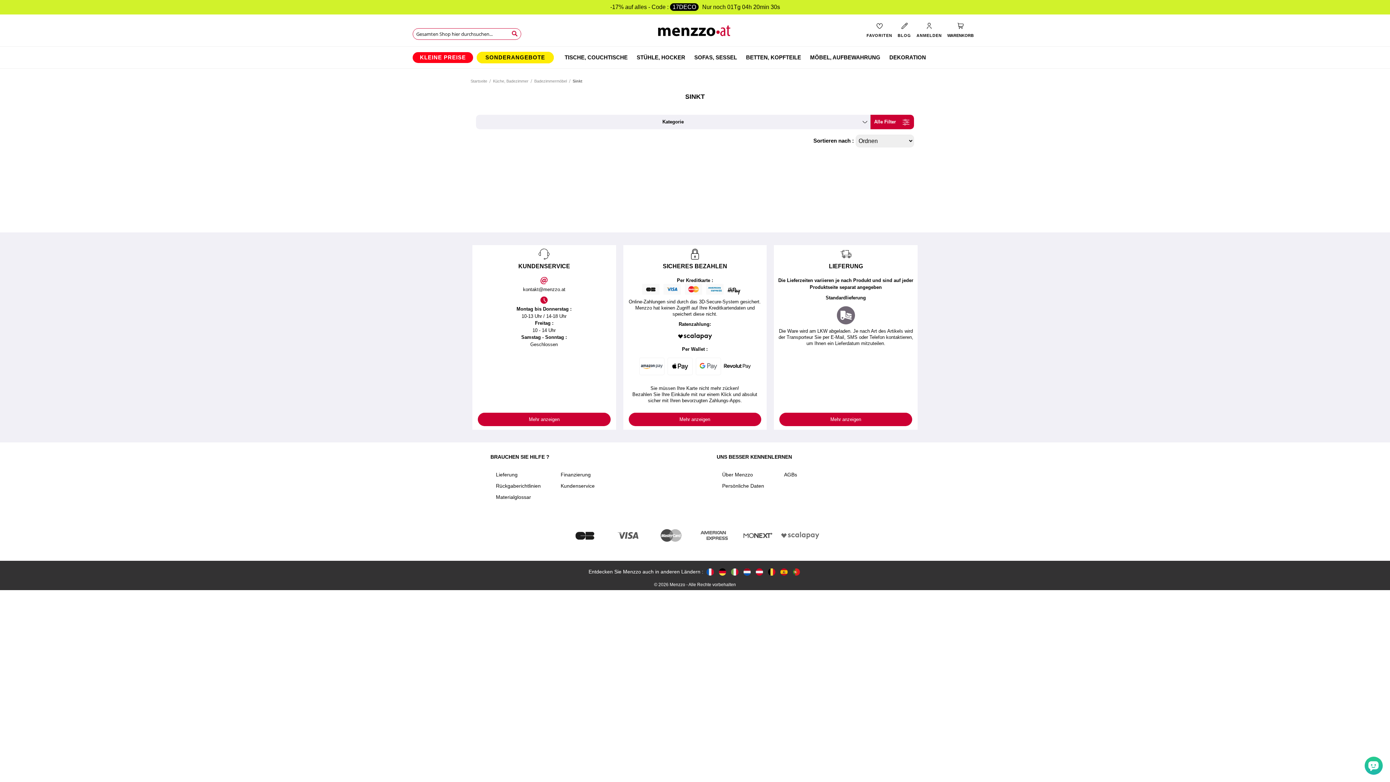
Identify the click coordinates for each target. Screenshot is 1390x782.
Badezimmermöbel (551, 81)
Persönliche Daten (743, 486)
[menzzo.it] (734, 572)
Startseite (479, 81)
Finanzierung (576, 475)
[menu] (695, 58)
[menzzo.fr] (710, 572)
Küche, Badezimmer (510, 81)
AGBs (790, 475)
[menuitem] (443, 57)
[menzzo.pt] (796, 572)
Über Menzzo (737, 475)
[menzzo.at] (759, 572)
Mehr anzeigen (544, 419)
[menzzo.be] (771, 572)
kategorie (673, 122)
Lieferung (507, 475)
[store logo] (695, 33)
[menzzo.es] (784, 572)
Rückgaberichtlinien (518, 486)
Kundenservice (578, 486)
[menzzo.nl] (747, 572)
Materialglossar (513, 497)
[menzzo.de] (722, 572)
